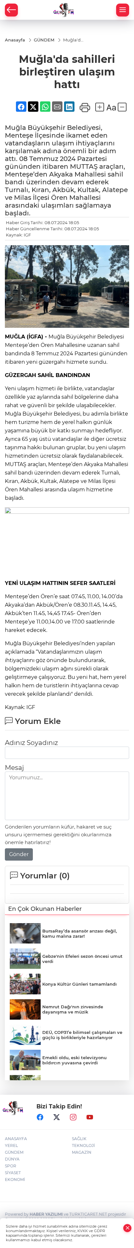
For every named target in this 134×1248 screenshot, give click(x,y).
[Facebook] (40, 1117)
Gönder (19, 854)
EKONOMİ (15, 1179)
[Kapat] (127, 1228)
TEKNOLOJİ (83, 1145)
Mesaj (14, 768)
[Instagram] (73, 1117)
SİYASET (13, 1172)
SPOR (10, 1165)
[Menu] (122, 10)
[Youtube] (89, 1117)
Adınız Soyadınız (31, 743)
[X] (56, 1117)
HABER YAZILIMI (46, 1214)
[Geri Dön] (11, 10)
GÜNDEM (14, 1152)
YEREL (11, 1145)
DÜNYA (12, 1159)
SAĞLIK (79, 1138)
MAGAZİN (81, 1152)
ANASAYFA (16, 1138)
